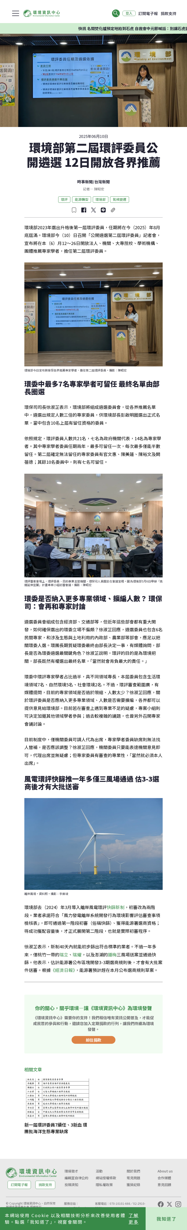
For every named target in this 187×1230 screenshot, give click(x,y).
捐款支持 (168, 13)
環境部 (100, 199)
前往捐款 (93, 1040)
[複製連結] (113, 210)
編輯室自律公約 (76, 1177)
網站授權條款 (106, 1177)
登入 (129, 13)
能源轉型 (81, 199)
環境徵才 (71, 1171)
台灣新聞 (102, 182)
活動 (99, 1171)
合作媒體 (164, 1177)
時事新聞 (85, 182)
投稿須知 (71, 1184)
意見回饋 (164, 1184)
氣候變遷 (119, 199)
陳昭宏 (98, 188)
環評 (64, 199)
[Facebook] (161, 1204)
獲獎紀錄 (133, 1184)
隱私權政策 (104, 1184)
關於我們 (133, 1171)
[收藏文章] (74, 210)
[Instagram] (178, 1204)
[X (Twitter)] (169, 1204)
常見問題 (133, 1177)
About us (165, 1171)
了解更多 (134, 1218)
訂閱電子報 (148, 13)
